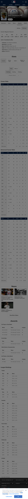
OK (18, 496)
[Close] (25, 490)
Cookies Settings (9, 496)
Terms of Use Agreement (14, 493)
